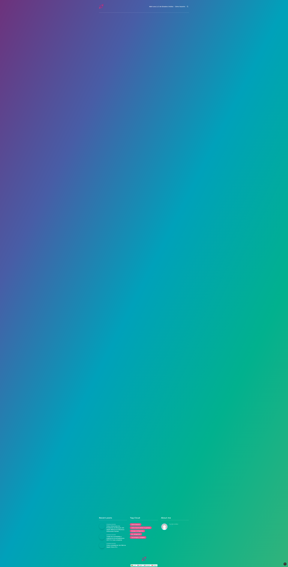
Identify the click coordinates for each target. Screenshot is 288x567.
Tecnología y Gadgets (113, 22)
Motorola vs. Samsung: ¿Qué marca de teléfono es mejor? (144, 253)
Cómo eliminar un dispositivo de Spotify (144, 348)
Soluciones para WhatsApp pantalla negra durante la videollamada (113, 198)
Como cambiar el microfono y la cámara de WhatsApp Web (112, 447)
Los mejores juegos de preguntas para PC (175, 431)
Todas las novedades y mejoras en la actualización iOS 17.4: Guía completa (144, 46)
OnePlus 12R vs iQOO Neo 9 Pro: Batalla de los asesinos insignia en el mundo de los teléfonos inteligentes (175, 99)
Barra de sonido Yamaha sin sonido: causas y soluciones (175, 151)
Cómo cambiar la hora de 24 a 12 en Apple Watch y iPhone (175, 398)
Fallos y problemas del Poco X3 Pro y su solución (113, 252)
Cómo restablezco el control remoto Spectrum (144, 181)
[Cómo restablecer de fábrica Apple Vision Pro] (102, 545)
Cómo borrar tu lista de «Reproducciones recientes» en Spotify (113, 349)
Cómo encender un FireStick (175, 181)
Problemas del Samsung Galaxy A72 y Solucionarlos (113, 134)
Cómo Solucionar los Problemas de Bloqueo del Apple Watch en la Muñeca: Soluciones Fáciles (175, 47)
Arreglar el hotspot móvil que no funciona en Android (112, 302)
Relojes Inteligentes (175, 22)
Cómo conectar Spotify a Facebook (144, 397)
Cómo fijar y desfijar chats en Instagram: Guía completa (144, 98)
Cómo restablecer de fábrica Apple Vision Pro (113, 45)
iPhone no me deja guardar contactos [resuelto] (113, 397)
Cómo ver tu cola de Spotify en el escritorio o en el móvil (175, 349)
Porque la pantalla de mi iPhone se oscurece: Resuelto (144, 287)
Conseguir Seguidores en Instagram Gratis (175, 480)
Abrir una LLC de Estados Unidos (161, 6)
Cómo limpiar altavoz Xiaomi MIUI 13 (175, 236)
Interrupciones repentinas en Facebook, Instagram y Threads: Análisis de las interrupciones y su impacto (113, 100)
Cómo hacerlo (180, 6)
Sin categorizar (175, 126)
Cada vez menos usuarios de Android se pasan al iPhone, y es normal (144, 151)
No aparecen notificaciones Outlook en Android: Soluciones (144, 432)
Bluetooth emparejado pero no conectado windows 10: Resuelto (175, 287)
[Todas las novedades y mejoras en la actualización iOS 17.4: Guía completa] (102, 537)
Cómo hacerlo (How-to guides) (143, 22)
